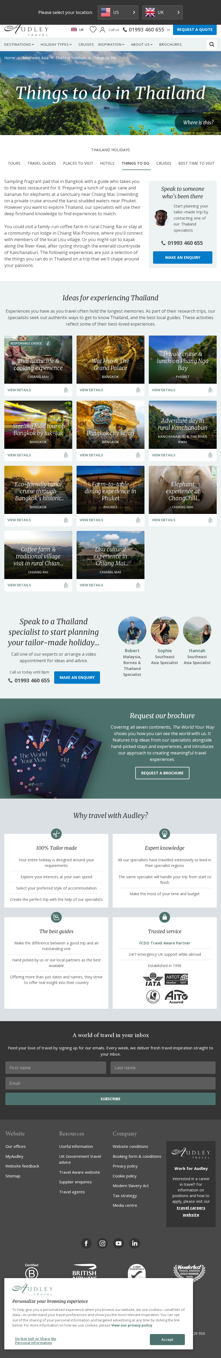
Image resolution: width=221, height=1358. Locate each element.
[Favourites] (93, 29)
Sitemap (12, 1176)
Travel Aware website (79, 1172)
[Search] (212, 44)
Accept (167, 1339)
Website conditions (130, 1146)
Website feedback (22, 1166)
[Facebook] (86, 1243)
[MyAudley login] (102, 29)
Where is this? (198, 122)
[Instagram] (102, 1243)
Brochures (170, 44)
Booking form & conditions (137, 1156)
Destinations (17, 44)
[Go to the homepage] (26, 29)
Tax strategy (125, 1195)
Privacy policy (125, 1166)
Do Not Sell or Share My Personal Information (35, 1340)
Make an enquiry (182, 257)
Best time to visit (196, 163)
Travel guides (41, 163)
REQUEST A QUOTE (195, 29)
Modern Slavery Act (131, 1185)
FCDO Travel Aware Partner (164, 943)
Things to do (135, 163)
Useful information (76, 1146)
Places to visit (78, 163)
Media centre (125, 1205)
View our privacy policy (131, 1325)
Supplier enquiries (75, 1181)
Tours (14, 163)
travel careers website (191, 1211)
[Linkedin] (134, 1243)
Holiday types (55, 44)
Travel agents (72, 1191)
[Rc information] (48, 343)
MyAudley (14, 1156)
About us (140, 44)
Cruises (86, 44)
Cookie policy (125, 1176)
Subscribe (110, 1098)
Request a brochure (162, 772)
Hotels (107, 163)
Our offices (15, 1146)
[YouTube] (118, 1243)
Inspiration (110, 44)
